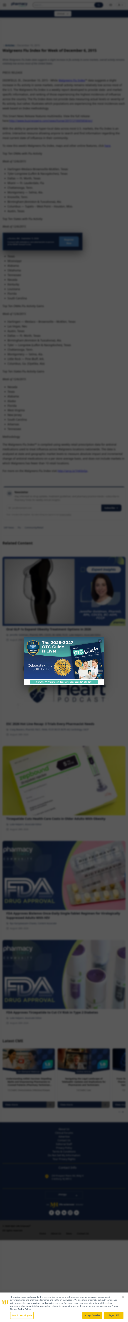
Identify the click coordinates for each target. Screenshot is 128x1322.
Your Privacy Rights (22, 1315)
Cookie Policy (24, 1309)
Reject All (114, 1315)
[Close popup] (100, 641)
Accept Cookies (92, 1315)
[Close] (123, 1297)
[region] (64, 1307)
